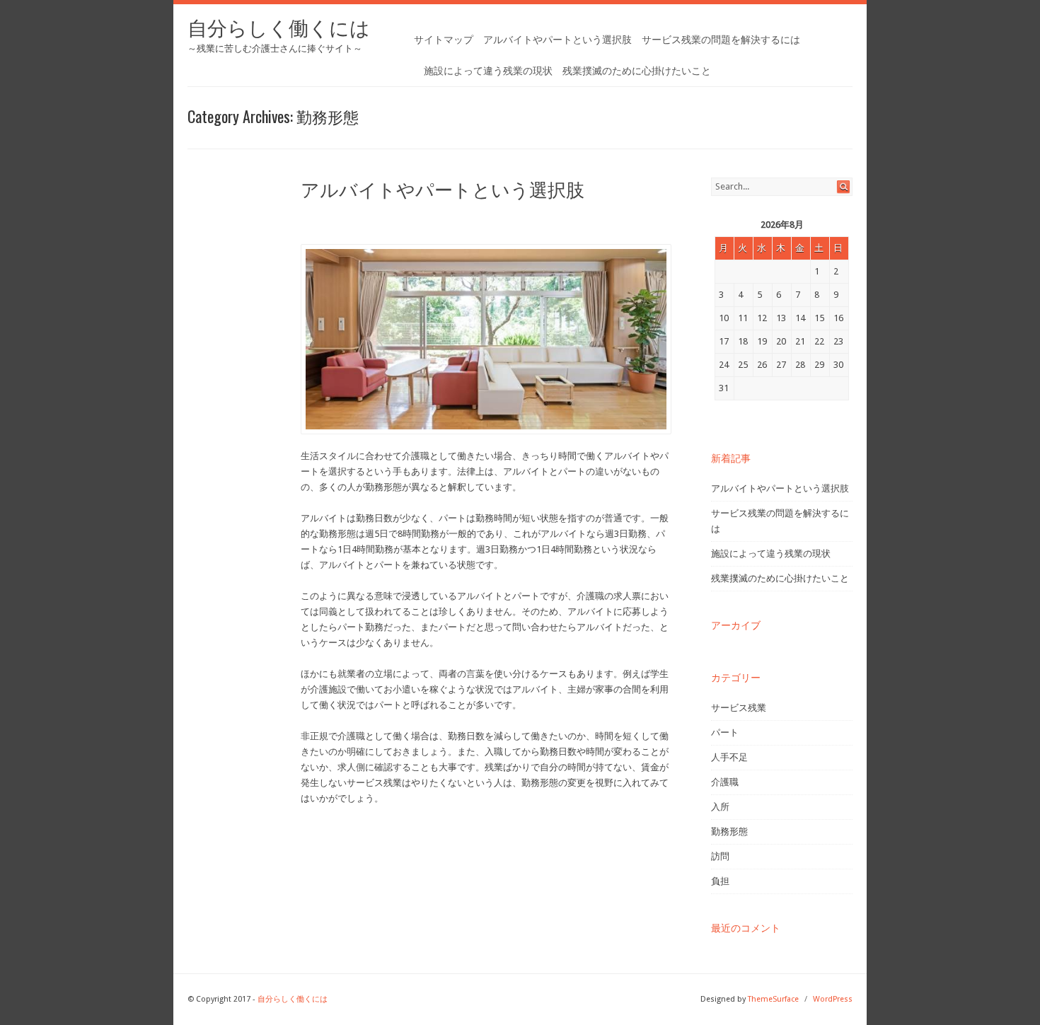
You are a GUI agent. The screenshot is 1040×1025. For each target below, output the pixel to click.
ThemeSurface (773, 999)
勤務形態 (729, 831)
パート (725, 732)
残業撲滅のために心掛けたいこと (636, 70)
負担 (720, 881)
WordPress (833, 999)
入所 (720, 806)
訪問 (720, 856)
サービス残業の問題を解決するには (721, 39)
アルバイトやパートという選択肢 (557, 39)
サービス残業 (738, 707)
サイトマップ (443, 39)
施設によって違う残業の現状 (488, 70)
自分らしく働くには (278, 28)
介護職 (725, 782)
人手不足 (729, 757)
